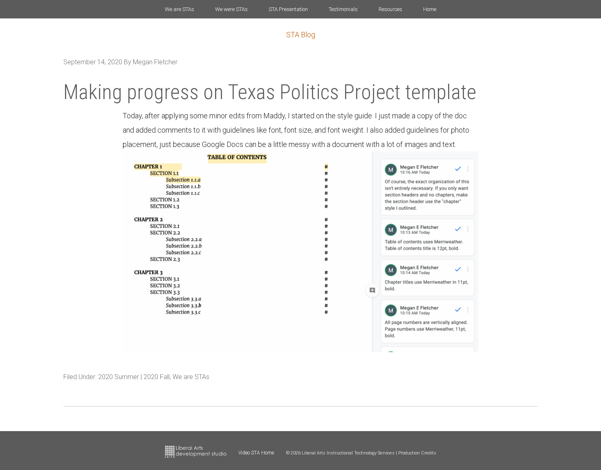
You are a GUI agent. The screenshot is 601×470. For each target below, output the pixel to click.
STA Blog (300, 34)
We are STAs (191, 377)
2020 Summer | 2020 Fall (134, 377)
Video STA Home (256, 453)
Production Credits (417, 453)
